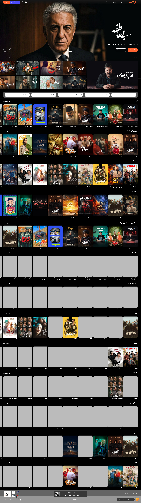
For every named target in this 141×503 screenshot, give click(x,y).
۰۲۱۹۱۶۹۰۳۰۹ (75, 500)
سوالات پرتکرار (134, 493)
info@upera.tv (66, 500)
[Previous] (5, 50)
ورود (6, 2)
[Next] (9, 50)
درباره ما (121, 493)
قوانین (126, 493)
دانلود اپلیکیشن (72, 493)
